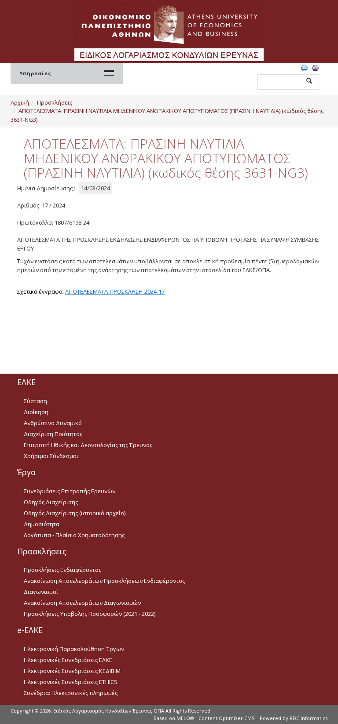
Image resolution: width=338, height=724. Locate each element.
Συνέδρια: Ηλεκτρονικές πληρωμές (71, 693)
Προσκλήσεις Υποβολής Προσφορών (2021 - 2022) (89, 614)
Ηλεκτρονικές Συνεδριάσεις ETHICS (71, 682)
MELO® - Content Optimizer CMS (215, 718)
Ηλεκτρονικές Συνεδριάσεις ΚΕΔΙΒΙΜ (72, 671)
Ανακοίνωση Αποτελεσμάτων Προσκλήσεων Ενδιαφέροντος (104, 581)
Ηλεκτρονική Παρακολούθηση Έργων (74, 649)
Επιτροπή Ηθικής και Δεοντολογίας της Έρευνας (88, 445)
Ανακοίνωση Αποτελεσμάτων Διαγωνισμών (82, 603)
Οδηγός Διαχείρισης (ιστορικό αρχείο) (74, 513)
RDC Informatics (308, 718)
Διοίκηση (36, 412)
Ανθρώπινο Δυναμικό (53, 423)
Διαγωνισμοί (41, 592)
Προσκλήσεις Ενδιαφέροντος (62, 570)
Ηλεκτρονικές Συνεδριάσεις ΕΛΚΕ (68, 660)
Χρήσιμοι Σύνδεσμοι (51, 456)
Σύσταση (35, 401)
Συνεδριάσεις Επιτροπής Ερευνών (69, 491)
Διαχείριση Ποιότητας (53, 434)
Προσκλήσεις (54, 102)
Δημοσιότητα (41, 524)
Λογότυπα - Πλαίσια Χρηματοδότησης (74, 535)
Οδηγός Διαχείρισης (51, 502)
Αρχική (20, 102)
